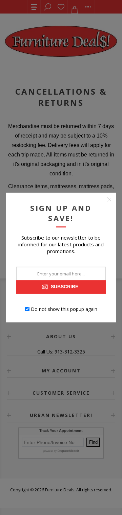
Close (109, 199)
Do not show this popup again (64, 309)
